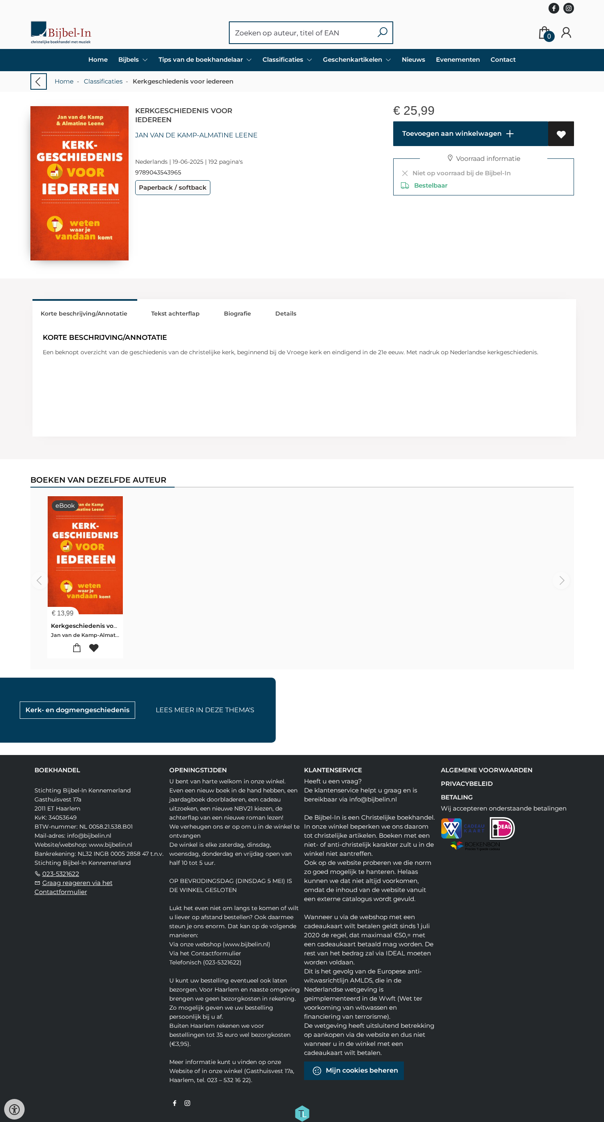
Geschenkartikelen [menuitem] (353, 59)
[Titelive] (302, 1113)
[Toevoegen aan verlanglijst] (561, 133)
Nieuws (413, 59)
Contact (503, 59)
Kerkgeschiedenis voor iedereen (99, 626)
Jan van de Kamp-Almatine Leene (196, 135)
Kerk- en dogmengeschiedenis (77, 710)
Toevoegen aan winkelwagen (451, 133)
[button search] (382, 32)
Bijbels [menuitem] (129, 59)
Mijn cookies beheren (361, 1070)
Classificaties (103, 81)
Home (98, 59)
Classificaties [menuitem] (284, 59)
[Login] (566, 33)
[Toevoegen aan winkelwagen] (76, 648)
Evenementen (458, 59)
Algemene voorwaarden (487, 770)
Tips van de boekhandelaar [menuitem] (201, 59)
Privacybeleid (467, 783)
